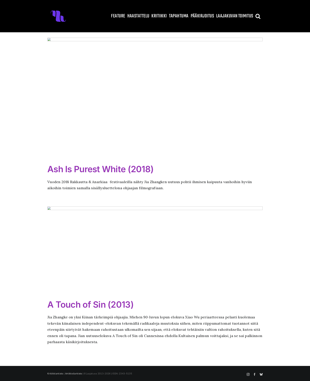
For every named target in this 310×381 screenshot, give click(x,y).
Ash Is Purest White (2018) (100, 169)
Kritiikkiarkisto (55, 373)
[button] (257, 16)
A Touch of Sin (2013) (90, 304)
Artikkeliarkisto (73, 373)
